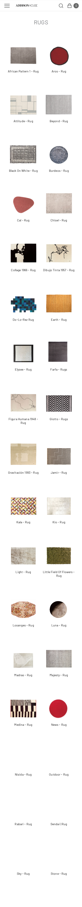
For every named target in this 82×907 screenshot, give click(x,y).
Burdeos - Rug (59, 170)
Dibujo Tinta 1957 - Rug (58, 270)
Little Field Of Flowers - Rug (59, 574)
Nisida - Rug (23, 774)
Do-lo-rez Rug (23, 319)
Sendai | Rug (59, 824)
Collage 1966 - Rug (23, 270)
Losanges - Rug (23, 625)
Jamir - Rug (59, 472)
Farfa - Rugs (58, 369)
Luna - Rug (58, 625)
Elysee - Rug (23, 369)
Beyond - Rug (59, 121)
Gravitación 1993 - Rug (23, 472)
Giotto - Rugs (59, 419)
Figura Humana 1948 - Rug (23, 421)
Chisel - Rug (59, 220)
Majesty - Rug (59, 675)
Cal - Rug (23, 220)
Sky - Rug (23, 873)
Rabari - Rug (23, 824)
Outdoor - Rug (58, 774)
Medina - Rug (23, 724)
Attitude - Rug (23, 121)
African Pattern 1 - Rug (23, 71)
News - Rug (58, 724)
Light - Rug (23, 572)
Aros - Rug (59, 71)
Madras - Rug (23, 675)
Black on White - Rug (23, 170)
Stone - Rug (59, 873)
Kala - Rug (23, 522)
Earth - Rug (58, 319)
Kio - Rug (58, 522)
